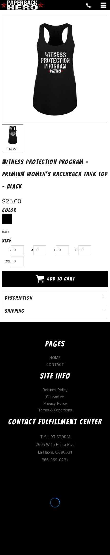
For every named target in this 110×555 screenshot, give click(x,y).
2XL (7, 261)
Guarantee (55, 396)
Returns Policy (55, 390)
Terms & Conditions (55, 410)
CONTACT (55, 364)
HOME (55, 357)
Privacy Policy (55, 403)
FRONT (12, 149)
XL (76, 250)
